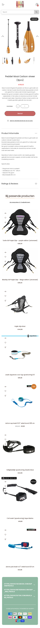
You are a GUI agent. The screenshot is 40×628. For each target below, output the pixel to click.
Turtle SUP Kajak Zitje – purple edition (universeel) (20, 241)
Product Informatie (10, 133)
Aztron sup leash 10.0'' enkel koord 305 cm (20, 423)
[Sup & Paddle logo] (20, 4)
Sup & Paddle (15, 608)
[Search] (36, 12)
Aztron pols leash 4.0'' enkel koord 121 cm (20, 567)
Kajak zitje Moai (20, 326)
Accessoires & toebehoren (20, 202)
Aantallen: (10, 106)
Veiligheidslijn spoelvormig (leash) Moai (20, 470)
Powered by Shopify (27, 608)
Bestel (20, 113)
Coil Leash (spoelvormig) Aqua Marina (20, 518)
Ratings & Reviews (10, 183)
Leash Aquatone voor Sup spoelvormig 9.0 (20, 375)
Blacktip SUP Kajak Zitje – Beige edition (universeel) (20, 280)
